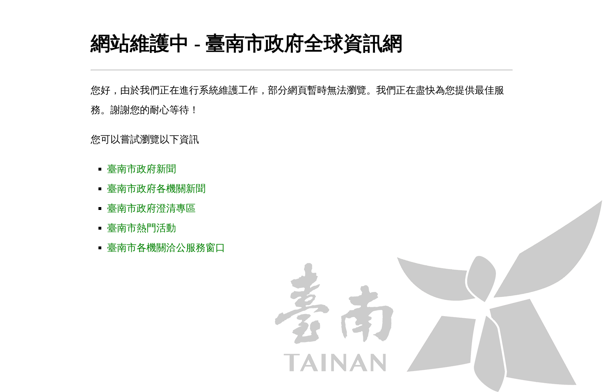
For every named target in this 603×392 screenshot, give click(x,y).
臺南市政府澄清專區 (151, 208)
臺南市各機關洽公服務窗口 (166, 247)
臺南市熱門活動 (141, 228)
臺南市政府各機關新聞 (156, 188)
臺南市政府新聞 (141, 169)
